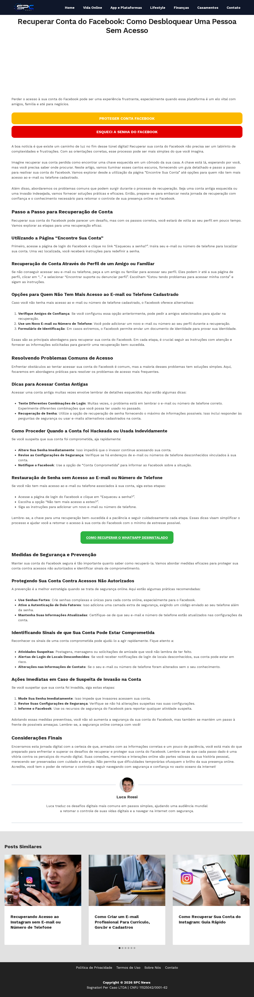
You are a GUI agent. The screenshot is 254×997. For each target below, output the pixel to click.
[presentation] (42, 880)
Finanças (181, 7)
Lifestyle (157, 7)
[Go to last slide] (10, 899)
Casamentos (207, 7)
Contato (233, 7)
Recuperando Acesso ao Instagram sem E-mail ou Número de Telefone (35, 922)
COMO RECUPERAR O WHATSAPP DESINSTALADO (127, 537)
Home (70, 7)
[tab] (119, 948)
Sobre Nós (152, 967)
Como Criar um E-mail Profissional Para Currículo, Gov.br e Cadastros (122, 922)
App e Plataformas (126, 7)
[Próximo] (244, 899)
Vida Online (92, 7)
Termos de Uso (128, 967)
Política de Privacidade (94, 967)
